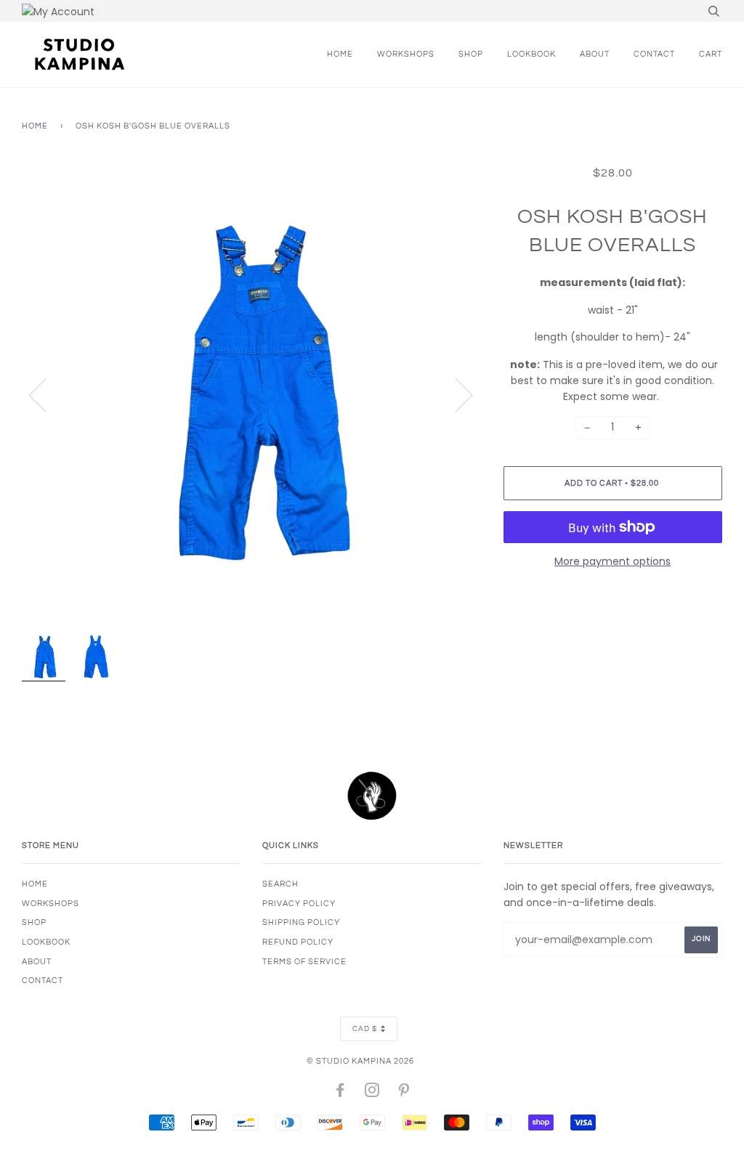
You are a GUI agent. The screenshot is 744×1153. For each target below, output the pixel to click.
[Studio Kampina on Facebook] (340, 1093)
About (595, 54)
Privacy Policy (299, 904)
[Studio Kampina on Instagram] (372, 1093)
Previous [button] (46, 394)
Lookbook (531, 54)
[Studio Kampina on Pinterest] (404, 1093)
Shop (470, 54)
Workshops (405, 54)
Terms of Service (304, 962)
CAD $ (364, 1028)
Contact (654, 54)
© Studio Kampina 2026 (360, 1061)
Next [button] (455, 394)
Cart (710, 54)
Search (280, 884)
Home (340, 54)
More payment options (612, 561)
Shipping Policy (301, 922)
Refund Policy (297, 942)
